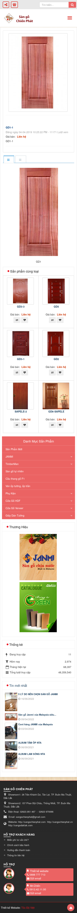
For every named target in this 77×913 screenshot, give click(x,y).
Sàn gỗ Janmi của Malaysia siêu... (37, 714)
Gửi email (35, 878)
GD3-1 (21, 359)
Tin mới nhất (18, 685)
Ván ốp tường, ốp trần (18, 486)
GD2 (56, 359)
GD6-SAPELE (56, 411)
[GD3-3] (21, 290)
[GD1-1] (38, 72)
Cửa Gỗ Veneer (14, 508)
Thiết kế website (39, 871)
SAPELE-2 (21, 411)
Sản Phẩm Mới (14, 449)
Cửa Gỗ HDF (13, 500)
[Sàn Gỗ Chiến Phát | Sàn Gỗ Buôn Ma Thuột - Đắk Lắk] (9, 18)
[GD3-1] (21, 343)
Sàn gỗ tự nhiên (15, 471)
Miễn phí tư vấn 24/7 (18, 839)
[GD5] (56, 290)
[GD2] (56, 343)
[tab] (9, 159)
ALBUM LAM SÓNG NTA (31, 754)
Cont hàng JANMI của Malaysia (35, 724)
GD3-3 (21, 306)
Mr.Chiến (35, 885)
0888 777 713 (37, 874)
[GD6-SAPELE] (56, 395)
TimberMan (12, 464)
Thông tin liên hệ (15, 855)
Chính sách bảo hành (18, 845)
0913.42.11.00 (38, 889)
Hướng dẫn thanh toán (18, 850)
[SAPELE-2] (21, 395)
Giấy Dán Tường (15, 515)
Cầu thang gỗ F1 (15, 478)
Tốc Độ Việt (28, 907)
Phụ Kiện (11, 493)
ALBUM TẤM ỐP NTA (29, 742)
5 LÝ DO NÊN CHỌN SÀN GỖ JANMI (38, 694)
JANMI (9, 456)
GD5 (56, 306)
